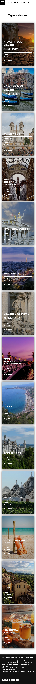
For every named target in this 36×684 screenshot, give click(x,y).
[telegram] (13, 680)
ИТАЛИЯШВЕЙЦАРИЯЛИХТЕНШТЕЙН (10, 182)
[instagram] (10, 680)
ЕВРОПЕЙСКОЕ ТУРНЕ (12, 453)
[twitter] (6, 680)
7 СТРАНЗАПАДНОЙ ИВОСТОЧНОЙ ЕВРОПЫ (12, 361)
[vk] (17, 680)
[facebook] (3, 680)
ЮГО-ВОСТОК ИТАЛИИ (13, 498)
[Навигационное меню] (2, 2)
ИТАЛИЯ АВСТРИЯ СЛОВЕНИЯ (16, 229)
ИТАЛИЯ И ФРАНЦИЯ (12, 274)
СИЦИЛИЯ (8, 406)
